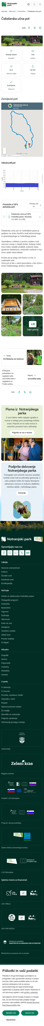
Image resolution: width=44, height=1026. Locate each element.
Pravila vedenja (7, 639)
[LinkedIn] (40, 27)
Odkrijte (4, 563)
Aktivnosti (12, 11)
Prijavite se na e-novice (22, 433)
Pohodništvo (21, 11)
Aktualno (5, 650)
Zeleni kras (5, 635)
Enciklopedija (6, 584)
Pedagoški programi (9, 600)
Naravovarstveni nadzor (11, 707)
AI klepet (5, 643)
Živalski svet (6, 576)
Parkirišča (5, 671)
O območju (6, 688)
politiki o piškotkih (31, 993)
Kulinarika (5, 604)
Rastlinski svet (7, 580)
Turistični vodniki (8, 631)
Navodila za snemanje (10, 715)
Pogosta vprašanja (9, 719)
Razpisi (4, 703)
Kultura (4, 572)
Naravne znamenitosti (10, 568)
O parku (4, 682)
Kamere (4, 675)
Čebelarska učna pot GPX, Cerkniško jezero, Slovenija (21, 216)
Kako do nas (6, 623)
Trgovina (5, 612)
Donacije (22, 493)
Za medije (5, 711)
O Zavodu (5, 691)
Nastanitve (5, 608)
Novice (4, 659)
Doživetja (5, 616)
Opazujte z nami (8, 699)
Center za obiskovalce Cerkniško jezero (17, 596)
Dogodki (4, 656)
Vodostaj (5, 667)
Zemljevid (5, 627)
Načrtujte (4, 11)
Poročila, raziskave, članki (12, 695)
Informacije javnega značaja (13, 722)
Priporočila (5, 663)
